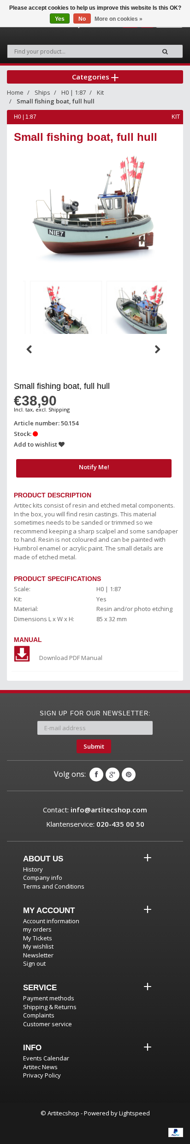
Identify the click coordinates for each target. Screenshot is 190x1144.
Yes (60, 19)
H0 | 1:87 (73, 92)
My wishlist (38, 946)
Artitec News (40, 1067)
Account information (51, 921)
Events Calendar (46, 1058)
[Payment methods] (175, 1132)
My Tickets (37, 938)
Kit (100, 92)
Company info (42, 877)
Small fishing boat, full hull (56, 101)
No (82, 19)
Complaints (38, 1015)
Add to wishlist (36, 444)
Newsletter (38, 955)
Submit (93, 746)
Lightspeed (134, 1113)
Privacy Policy (42, 1075)
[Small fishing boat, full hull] (65, 315)
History (33, 869)
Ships (42, 92)
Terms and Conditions (53, 886)
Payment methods (48, 998)
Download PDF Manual (70, 658)
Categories (91, 76)
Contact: (95, 809)
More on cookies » (118, 19)
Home (15, 92)
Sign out (34, 963)
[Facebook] (96, 774)
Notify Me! (94, 467)
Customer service (47, 1024)
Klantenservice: (95, 824)
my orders (37, 929)
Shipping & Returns (50, 1007)
